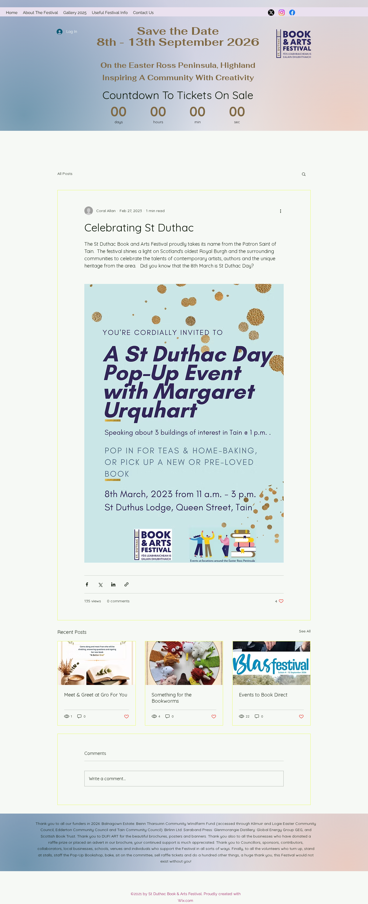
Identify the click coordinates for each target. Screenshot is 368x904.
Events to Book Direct (263, 695)
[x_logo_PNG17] (271, 12)
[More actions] (280, 210)
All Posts (64, 173)
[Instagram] (282, 12)
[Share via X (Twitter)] (100, 584)
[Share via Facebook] (86, 584)
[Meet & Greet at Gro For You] (97, 663)
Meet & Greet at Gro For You (95, 695)
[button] (303, 174)
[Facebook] (292, 12)
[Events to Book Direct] (271, 663)
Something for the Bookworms (172, 698)
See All (305, 631)
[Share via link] (126, 584)
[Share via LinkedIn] (113, 584)
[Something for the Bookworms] (184, 663)
